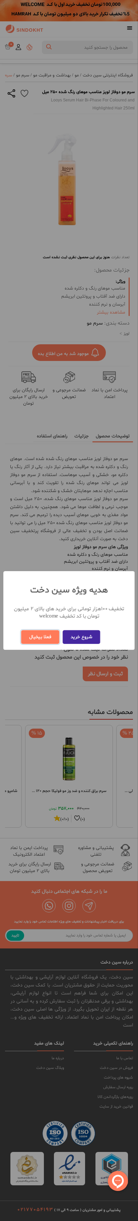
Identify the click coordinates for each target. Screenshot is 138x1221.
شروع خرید (81, 637)
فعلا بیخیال (40, 637)
